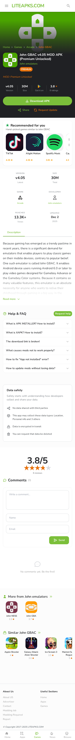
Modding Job (9, 710)
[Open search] (68, 5)
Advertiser (8, 701)
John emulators (29, 63)
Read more (9, 299)
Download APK (40, 101)
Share (25, 110)
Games (44, 706)
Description (14, 232)
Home (43, 697)
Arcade (20, 203)
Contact (7, 706)
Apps (43, 701)
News (52, 737)
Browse (67, 737)
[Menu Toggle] (6, 5)
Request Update (47, 110)
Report (6, 719)
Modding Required (13, 714)
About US (8, 697)
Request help (63, 313)
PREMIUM (26, 69)
